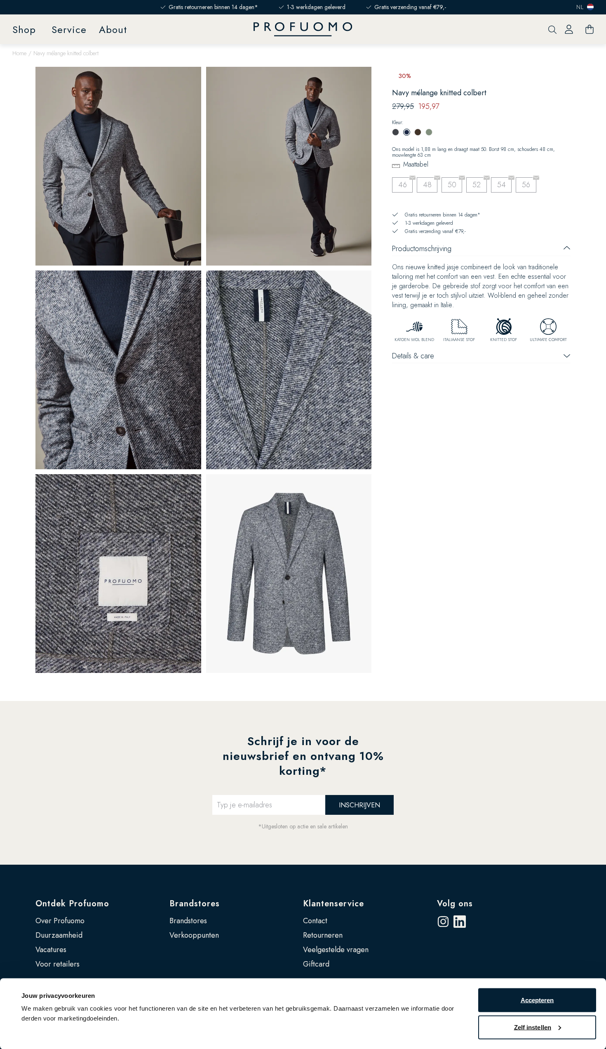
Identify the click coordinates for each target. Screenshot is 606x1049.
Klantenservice (333, 904)
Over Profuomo (60, 920)
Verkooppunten (194, 935)
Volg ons (455, 904)
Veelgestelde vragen (336, 949)
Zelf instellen (532, 1026)
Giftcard (316, 964)
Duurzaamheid (58, 935)
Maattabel (415, 164)
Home (19, 53)
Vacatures (50, 949)
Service (69, 29)
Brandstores (194, 904)
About (113, 29)
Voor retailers (57, 964)
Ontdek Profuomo (72, 904)
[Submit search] (552, 29)
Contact (315, 920)
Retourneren (323, 935)
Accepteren (537, 1000)
